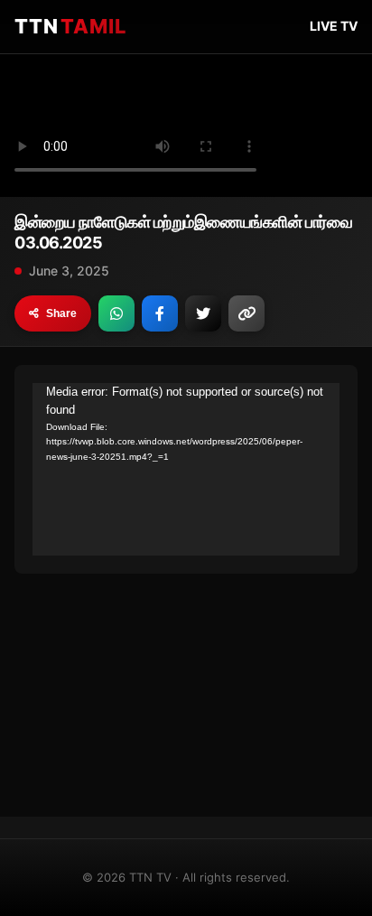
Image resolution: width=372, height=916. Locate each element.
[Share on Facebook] (160, 313)
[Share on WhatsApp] (116, 313)
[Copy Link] (246, 313)
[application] (186, 469)
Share (61, 313)
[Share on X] (203, 313)
